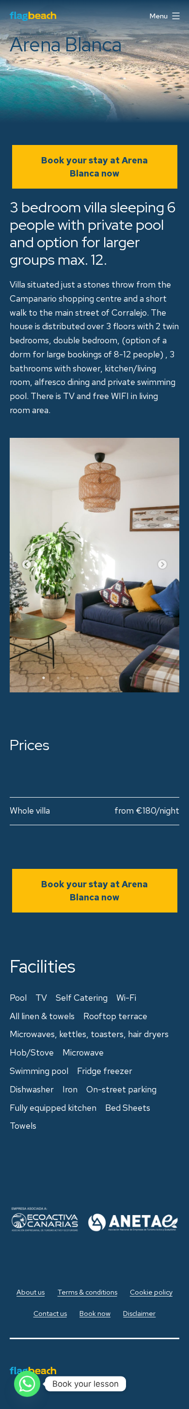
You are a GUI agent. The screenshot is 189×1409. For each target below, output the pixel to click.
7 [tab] (131, 678)
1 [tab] (43, 678)
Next (162, 565)
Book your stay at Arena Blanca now (94, 167)
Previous (27, 565)
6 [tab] (116, 678)
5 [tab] (102, 678)
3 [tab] (73, 678)
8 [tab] (145, 678)
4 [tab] (87, 678)
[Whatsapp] (27, 1384)
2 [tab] (58, 678)
